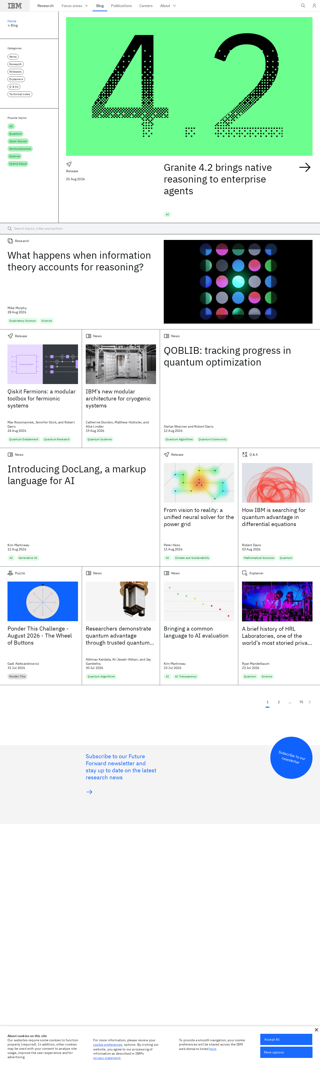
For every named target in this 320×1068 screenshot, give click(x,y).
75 (301, 702)
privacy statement (106, 1058)
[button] (316, 1029)
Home (12, 21)
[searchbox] (160, 228)
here (212, 1049)
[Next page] (310, 702)
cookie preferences (108, 1044)
